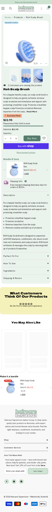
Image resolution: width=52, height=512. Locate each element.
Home (8, 17)
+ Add (26, 173)
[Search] (10, 8)
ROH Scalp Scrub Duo (30, 165)
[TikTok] (21, 481)
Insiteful (44, 497)
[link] (44, 138)
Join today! (38, 471)
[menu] (3, 8)
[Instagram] (14, 481)
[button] (41, 63)
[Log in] (41, 8)
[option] (26, 2)
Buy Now (32, 138)
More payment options (26, 152)
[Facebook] (6, 481)
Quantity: (7, 133)
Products (18, 17)
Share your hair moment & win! (26, 2)
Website (33, 497)
